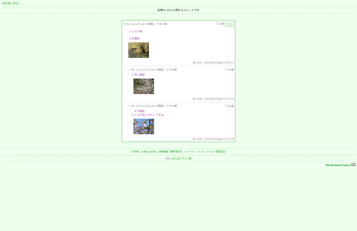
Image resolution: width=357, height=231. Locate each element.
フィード (189, 151)
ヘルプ (200, 151)
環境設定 (220, 151)
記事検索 (163, 151)
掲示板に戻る (10, 3)
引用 (222, 23)
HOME (135, 151)
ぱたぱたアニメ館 (182, 158)
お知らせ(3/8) (148, 151)
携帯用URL (176, 151)
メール (209, 151)
